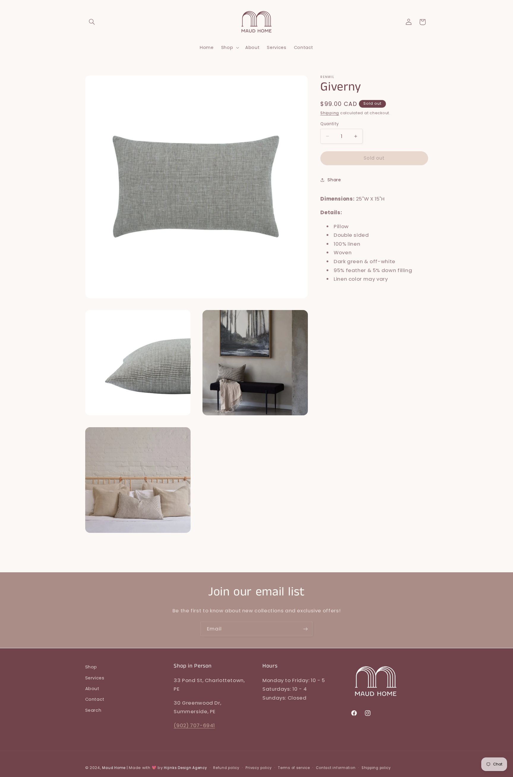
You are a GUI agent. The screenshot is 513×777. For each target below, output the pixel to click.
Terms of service (294, 767)
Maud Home (114, 767)
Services (94, 678)
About (92, 689)
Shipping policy (376, 767)
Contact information (335, 767)
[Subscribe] (305, 629)
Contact (94, 700)
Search (93, 710)
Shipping (329, 112)
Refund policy (226, 767)
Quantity (329, 124)
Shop (91, 667)
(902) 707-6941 (194, 725)
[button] (92, 22)
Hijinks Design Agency (185, 767)
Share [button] (334, 180)
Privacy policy (259, 767)
